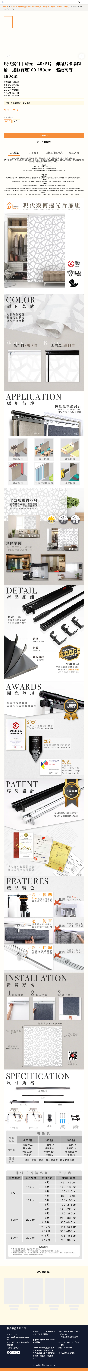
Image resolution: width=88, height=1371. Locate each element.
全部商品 (5, 6)
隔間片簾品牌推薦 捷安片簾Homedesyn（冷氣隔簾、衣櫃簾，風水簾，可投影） (40, 6)
